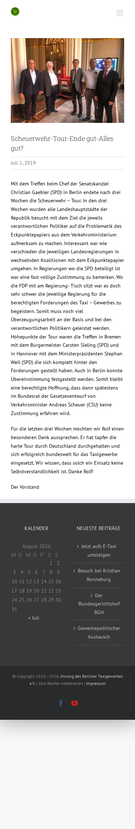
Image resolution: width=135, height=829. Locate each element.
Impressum (96, 683)
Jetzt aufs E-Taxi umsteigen (98, 550)
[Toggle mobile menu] (120, 13)
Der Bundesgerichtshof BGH (99, 604)
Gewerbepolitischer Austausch (99, 632)
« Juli (33, 617)
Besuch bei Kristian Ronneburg (99, 574)
